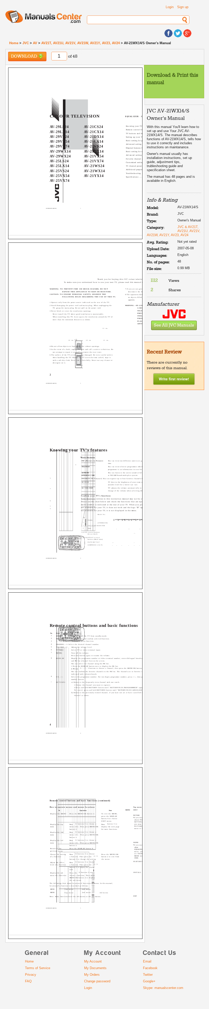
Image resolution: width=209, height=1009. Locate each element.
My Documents (95, 968)
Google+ (149, 981)
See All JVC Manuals (174, 325)
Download (24, 56)
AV (35, 43)
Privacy (30, 975)
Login (170, 7)
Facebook (150, 968)
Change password (97, 981)
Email (147, 961)
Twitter (148, 975)
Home (13, 43)
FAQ (28, 981)
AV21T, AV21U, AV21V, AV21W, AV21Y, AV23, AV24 (80, 43)
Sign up (182, 7)
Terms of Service (37, 968)
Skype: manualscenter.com (163, 988)
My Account (93, 961)
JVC (25, 43)
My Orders (92, 975)
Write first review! (174, 378)
